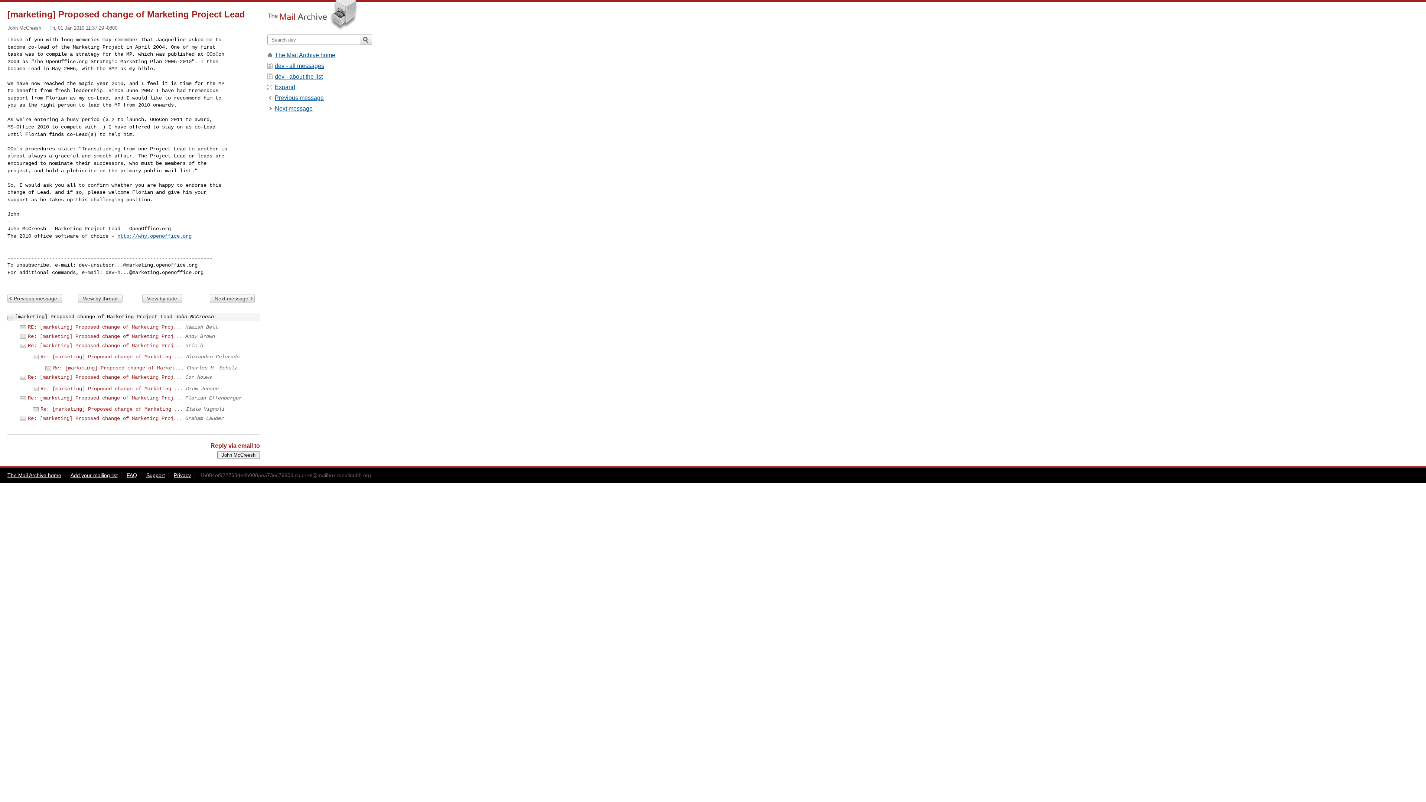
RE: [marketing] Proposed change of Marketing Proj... (105, 327)
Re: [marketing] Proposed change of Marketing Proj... (105, 336)
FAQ (132, 475)
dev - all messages (299, 66)
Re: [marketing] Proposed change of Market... (118, 368)
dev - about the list (299, 77)
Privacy (182, 475)
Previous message (35, 298)
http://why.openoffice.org (154, 236)
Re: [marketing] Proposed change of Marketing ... (111, 357)
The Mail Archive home (305, 55)
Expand (285, 87)
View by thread (100, 298)
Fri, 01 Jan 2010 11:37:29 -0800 (83, 28)
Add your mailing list (94, 475)
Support (155, 475)
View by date (162, 298)
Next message (231, 298)
